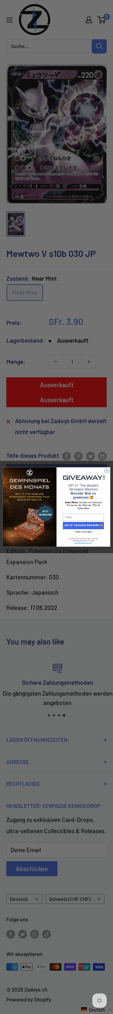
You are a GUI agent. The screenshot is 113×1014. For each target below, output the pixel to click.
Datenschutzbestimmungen (83, 543)
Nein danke (83, 532)
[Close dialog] (106, 470)
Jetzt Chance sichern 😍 (83, 525)
